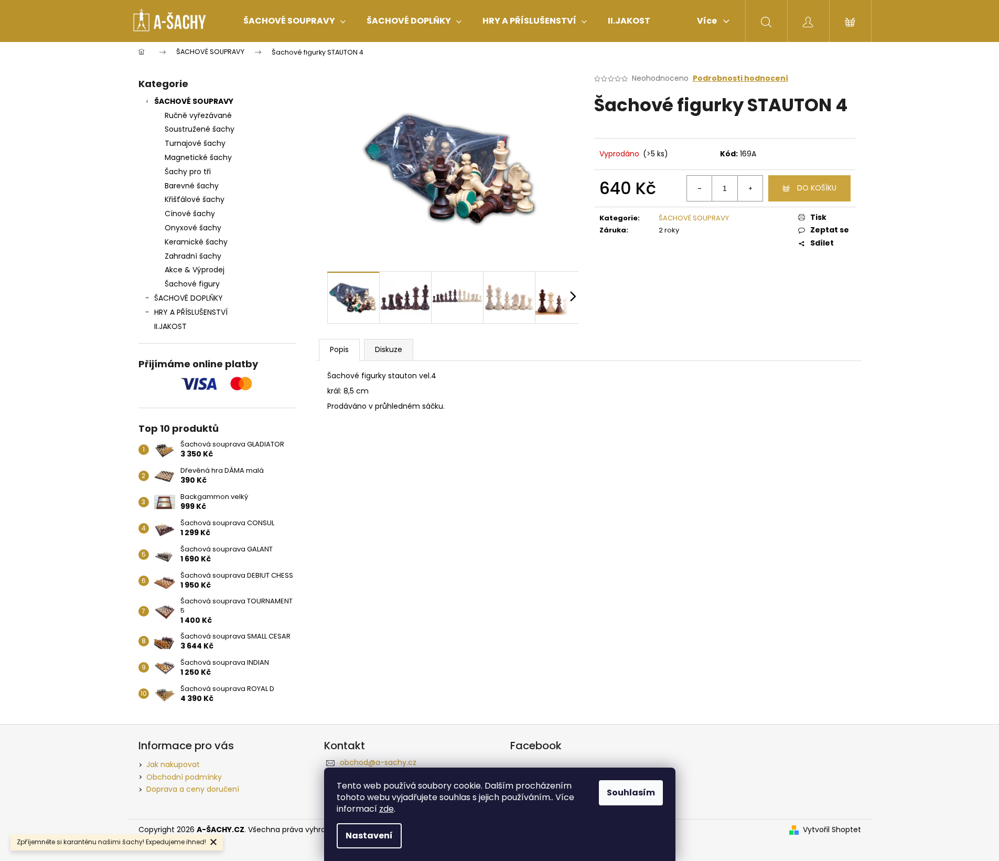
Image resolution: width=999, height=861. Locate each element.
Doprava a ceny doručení (192, 789)
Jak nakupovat (173, 764)
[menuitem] (294, 21)
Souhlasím (631, 792)
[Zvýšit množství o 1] (749, 188)
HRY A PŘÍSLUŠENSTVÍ (191, 312)
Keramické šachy (196, 242)
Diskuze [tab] (388, 349)
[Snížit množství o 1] (699, 188)
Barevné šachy (192, 185)
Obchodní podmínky (184, 777)
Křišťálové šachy (194, 199)
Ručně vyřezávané (198, 115)
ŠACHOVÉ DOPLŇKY (188, 298)
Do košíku (816, 188)
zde (386, 809)
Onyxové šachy (193, 227)
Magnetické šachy (198, 157)
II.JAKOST (170, 326)
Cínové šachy (190, 213)
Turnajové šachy (195, 143)
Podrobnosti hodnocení (740, 78)
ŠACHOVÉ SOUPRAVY (193, 101)
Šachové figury (192, 284)
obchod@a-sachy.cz (378, 762)
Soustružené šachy (199, 129)
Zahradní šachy (193, 256)
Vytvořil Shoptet (832, 830)
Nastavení (369, 836)
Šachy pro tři (188, 171)
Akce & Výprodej (194, 269)
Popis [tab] (339, 349)
